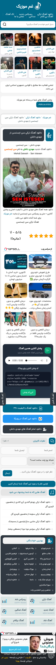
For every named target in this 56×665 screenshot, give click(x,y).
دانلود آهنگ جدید (43, 149)
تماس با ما (19, 17)
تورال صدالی (29, 574)
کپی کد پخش (28, 392)
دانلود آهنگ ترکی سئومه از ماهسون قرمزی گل (30, 514)
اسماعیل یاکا (45, 559)
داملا (32, 579)
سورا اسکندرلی (45, 585)
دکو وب (28, 657)
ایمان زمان (46, 569)
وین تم (5, 657)
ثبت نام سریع (15, 649)
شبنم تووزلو (46, 548)
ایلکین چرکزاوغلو (10, 564)
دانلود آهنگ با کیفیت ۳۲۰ (25, 408)
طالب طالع (46, 553)
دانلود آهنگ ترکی (45, 14)
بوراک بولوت (29, 569)
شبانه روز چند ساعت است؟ (42, 462)
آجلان (14, 548)
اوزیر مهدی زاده (45, 564)
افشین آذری (29, 559)
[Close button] (53, 633)
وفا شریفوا (30, 548)
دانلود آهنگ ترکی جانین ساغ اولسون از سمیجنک (29, 521)
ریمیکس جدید (25, 14)
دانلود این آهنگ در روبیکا (25, 419)
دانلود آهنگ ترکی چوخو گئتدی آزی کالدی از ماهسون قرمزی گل (30, 504)
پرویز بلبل (13, 569)
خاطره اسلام (12, 579)
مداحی (32, 17)
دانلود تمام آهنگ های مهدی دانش (25, 429)
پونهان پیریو (46, 574)
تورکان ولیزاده (11, 574)
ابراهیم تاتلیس (11, 553)
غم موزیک (28, 6)
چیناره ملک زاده (44, 579)
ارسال (7, 473)
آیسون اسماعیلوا (27, 553)
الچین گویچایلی (11, 559)
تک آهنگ (9, 14)
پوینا (18, 661)
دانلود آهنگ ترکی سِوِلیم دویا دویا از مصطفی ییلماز (29, 529)
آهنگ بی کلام (46, 17)
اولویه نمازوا (29, 564)
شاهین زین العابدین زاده (41, 590)
